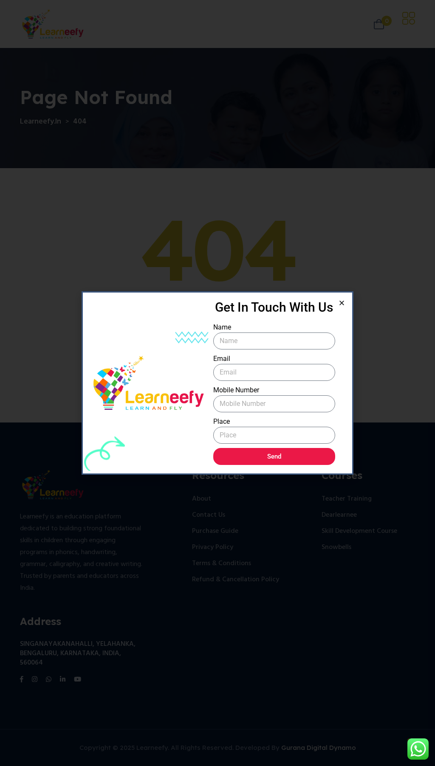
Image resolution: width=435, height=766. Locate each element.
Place (221, 421)
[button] (342, 303)
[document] (217, 383)
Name (222, 327)
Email (221, 359)
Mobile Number (236, 390)
